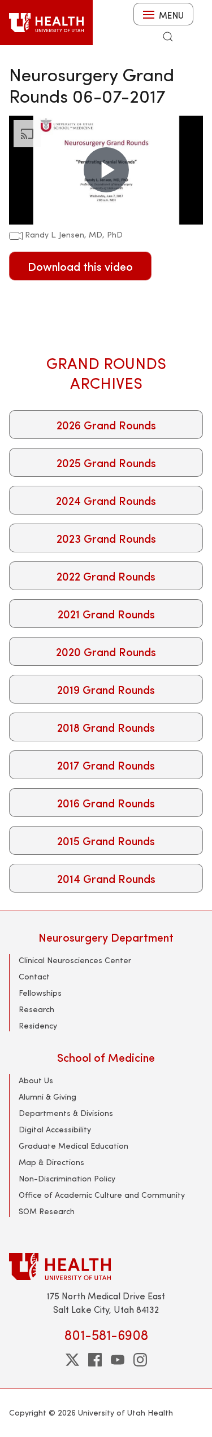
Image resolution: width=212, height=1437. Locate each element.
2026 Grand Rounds (106, 424)
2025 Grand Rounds (106, 462)
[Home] (46, 22)
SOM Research (47, 1211)
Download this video (80, 266)
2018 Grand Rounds (106, 727)
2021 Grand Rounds (106, 613)
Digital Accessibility (55, 1129)
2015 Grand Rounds (106, 840)
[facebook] (95, 1359)
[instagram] (140, 1359)
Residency (38, 1025)
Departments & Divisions (66, 1113)
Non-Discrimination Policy (67, 1178)
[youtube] (117, 1359)
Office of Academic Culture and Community (102, 1194)
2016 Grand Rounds (106, 802)
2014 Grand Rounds (106, 878)
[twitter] (72, 1359)
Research (36, 1009)
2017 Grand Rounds (106, 764)
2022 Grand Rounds (106, 575)
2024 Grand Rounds (106, 500)
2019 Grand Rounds (106, 689)
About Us (36, 1080)
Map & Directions (51, 1162)
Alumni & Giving (47, 1096)
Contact (34, 976)
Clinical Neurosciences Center (75, 960)
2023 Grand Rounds (106, 538)
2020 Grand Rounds (106, 651)
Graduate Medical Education (73, 1145)
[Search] (168, 36)
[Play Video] (106, 169)
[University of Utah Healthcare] (106, 1266)
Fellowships (40, 992)
